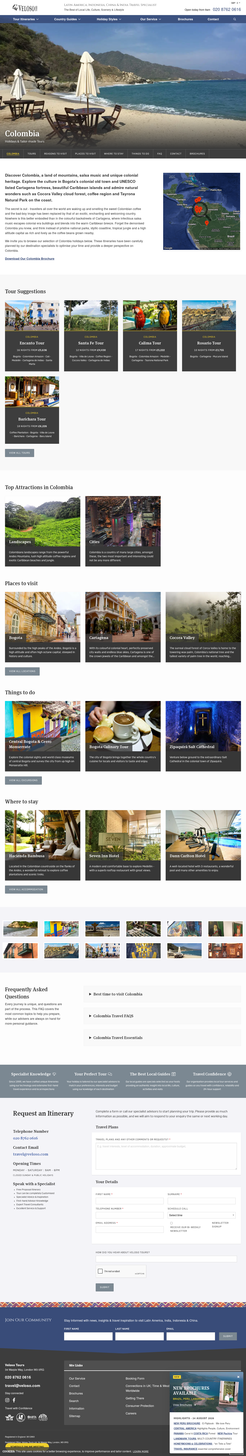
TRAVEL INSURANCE (185, 1448)
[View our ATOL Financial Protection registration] (20, 1420)
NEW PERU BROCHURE (187, 1423)
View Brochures (182, 1405)
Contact (176, 154)
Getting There (135, 1398)
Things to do (140, 154)
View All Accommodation (26, 889)
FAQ (159, 154)
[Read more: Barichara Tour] (32, 410)
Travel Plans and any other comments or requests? (133, 1139)
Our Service (77, 1378)
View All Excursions (23, 780)
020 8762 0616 (227, 9)
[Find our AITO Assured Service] (43, 1420)
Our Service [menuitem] (148, 19)
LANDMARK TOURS (185, 1438)
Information (76, 1408)
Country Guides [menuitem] (65, 19)
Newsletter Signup (220, 1225)
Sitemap (74, 1416)
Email (170, 1329)
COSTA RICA (200, 1433)
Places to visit (85, 154)
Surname (175, 1194)
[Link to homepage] (24, 8)
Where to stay (114, 154)
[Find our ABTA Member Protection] (31, 1420)
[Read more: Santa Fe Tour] (91, 335)
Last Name (122, 1329)
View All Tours (19, 453)
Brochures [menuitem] (185, 19)
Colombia (13, 154)
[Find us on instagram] (7, 1401)
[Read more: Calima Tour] (150, 335)
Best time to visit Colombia (117, 994)
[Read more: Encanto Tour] (32, 335)
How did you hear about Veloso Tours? (123, 1252)
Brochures (197, 154)
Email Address (107, 1223)
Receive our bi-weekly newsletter (185, 1229)
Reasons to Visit (55, 154)
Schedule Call (178, 1209)
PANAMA (179, 1433)
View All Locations (22, 671)
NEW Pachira (225, 1433)
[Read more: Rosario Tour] (209, 335)
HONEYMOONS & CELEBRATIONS (193, 1443)
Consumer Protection (140, 1405)
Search (74, 1401)
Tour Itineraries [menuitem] (24, 19)
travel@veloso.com (30, 1154)
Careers (131, 1413)
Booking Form (135, 1378)
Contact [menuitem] (213, 19)
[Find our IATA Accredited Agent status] (9, 1420)
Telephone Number (110, 1209)
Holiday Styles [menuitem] (107, 19)
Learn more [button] (141, 1451)
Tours (32, 154)
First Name (104, 1194)
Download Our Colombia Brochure (29, 258)
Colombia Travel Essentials (118, 1037)
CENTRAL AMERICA (185, 1428)
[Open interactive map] (201, 211)
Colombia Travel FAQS (113, 1015)
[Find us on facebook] (14, 1401)
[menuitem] (234, 19)
